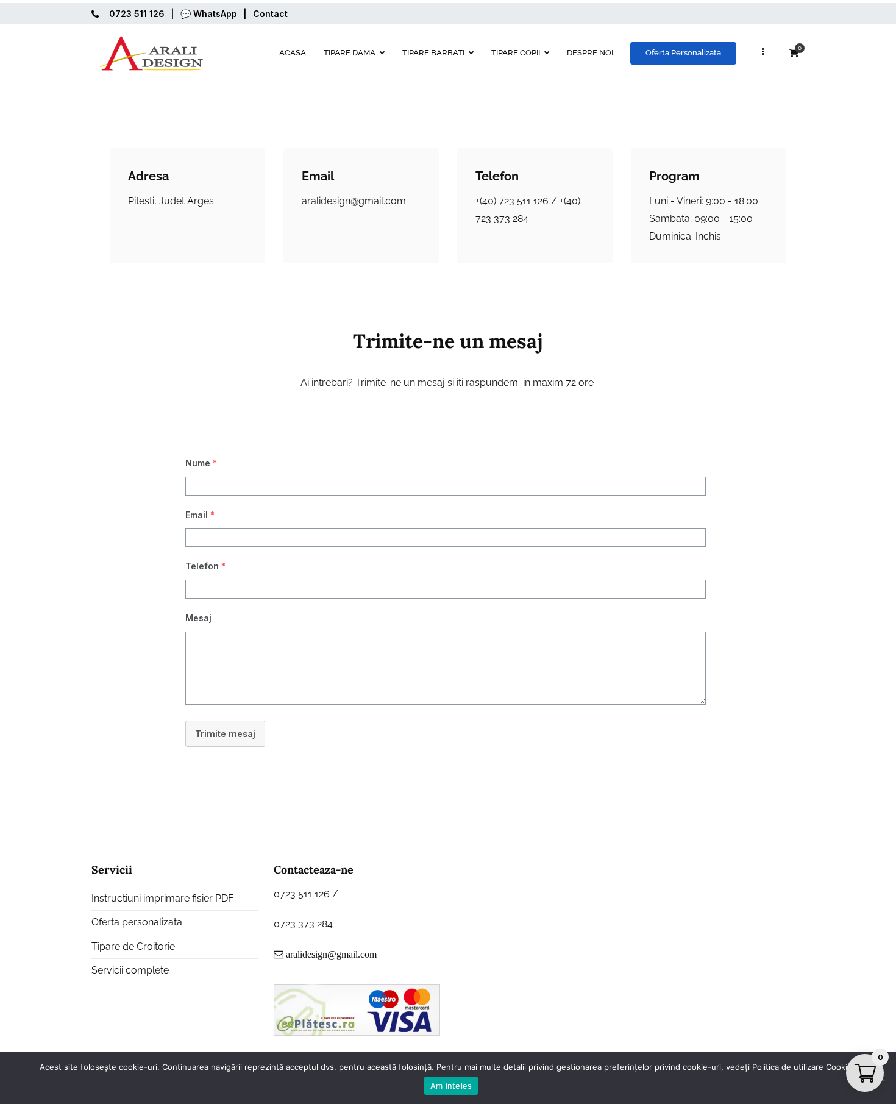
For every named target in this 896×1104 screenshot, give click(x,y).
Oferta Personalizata (683, 52)
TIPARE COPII (515, 52)
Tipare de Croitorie (133, 946)
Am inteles (451, 1086)
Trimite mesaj (225, 733)
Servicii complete (130, 970)
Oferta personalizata (136, 922)
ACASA (292, 52)
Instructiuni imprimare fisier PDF (162, 898)
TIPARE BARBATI (433, 52)
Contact (270, 14)
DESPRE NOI (590, 52)
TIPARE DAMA (349, 52)
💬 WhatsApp (208, 14)
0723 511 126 (137, 14)
